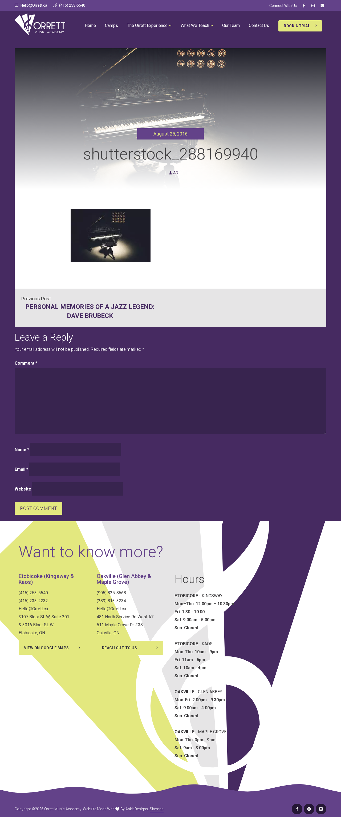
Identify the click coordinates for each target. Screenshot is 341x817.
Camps (111, 25)
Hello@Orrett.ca (34, 5)
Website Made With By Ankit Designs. (116, 809)
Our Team (231, 25)
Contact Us (259, 25)
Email (21, 469)
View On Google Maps (46, 648)
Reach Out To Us (119, 648)
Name (22, 449)
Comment (26, 363)
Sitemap (157, 809)
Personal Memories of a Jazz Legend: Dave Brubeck (90, 311)
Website (23, 489)
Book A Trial (297, 26)
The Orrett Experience (147, 25)
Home (90, 25)
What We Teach (195, 25)
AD (175, 173)
